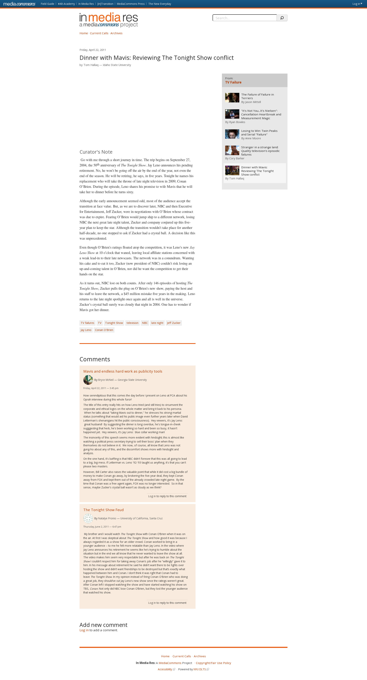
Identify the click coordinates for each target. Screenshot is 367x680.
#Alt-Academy (66, 4)
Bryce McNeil (106, 380)
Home (84, 33)
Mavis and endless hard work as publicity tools (122, 371)
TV (99, 323)
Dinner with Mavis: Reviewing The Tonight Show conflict (257, 170)
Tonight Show (114, 323)
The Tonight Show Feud (103, 509)
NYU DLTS (200, 669)
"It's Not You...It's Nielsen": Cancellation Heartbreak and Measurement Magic (261, 114)
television (132, 323)
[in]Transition (105, 4)
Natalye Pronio (107, 518)
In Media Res (86, 4)
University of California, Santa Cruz (141, 518)
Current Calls (99, 33)
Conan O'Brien (104, 330)
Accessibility (165, 669)
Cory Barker (236, 158)
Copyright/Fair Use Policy (213, 663)
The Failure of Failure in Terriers (257, 96)
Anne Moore (253, 138)
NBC (145, 323)
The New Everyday (159, 4)
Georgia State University (132, 380)
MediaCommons (170, 663)
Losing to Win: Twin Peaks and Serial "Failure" (259, 132)
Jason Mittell (253, 102)
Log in (356, 4)
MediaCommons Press (131, 4)
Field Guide (47, 4)
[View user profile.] (88, 380)
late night (157, 323)
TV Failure (233, 82)
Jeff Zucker (174, 323)
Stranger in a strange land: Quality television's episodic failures (260, 150)
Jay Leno (86, 330)
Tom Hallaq (91, 65)
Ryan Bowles (237, 122)
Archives (116, 33)
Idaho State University (117, 65)
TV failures (87, 323)
